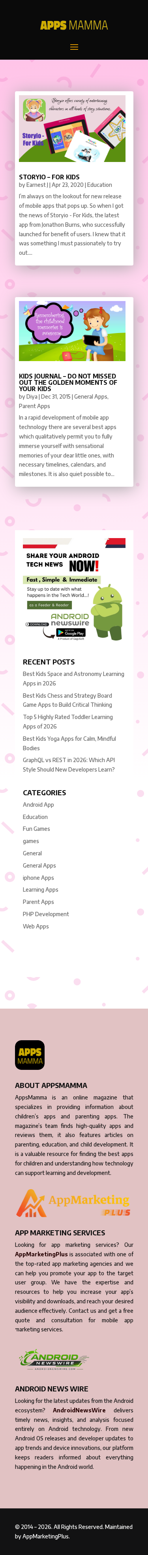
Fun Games (36, 828)
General (32, 853)
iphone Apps (38, 877)
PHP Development (46, 914)
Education (99, 184)
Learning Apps (40, 889)
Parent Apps (34, 406)
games (31, 841)
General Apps (90, 396)
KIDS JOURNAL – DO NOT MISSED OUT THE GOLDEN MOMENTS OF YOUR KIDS (68, 382)
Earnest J (37, 184)
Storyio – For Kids (49, 177)
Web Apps (36, 926)
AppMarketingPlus (41, 1254)
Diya (31, 396)
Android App (38, 804)
